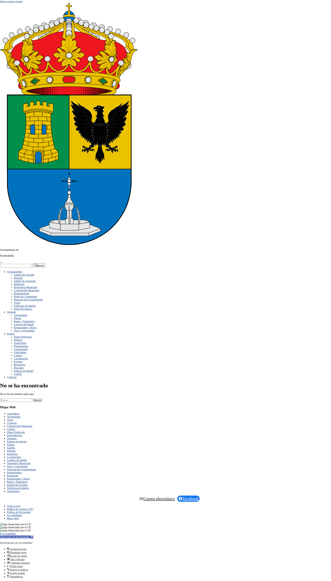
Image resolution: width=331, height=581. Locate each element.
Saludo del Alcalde (24, 274)
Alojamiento (20, 315)
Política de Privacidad (19, 512)
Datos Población (23, 336)
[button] (16, 537)
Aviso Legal (13, 506)
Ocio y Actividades (24, 330)
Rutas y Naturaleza (24, 321)
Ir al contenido (8, 533)
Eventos (18, 361)
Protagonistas (21, 346)
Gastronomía (21, 349)
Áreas (17, 302)
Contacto (12, 377)
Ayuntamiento (14, 271)
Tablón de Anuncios (25, 281)
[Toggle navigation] (1, 262)
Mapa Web (13, 518)
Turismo (11, 312)
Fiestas (17, 318)
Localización (21, 358)
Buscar (37, 400)
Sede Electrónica (23, 308)
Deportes (19, 367)
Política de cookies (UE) (20, 509)
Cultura (18, 355)
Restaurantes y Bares (25, 327)
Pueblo (10, 333)
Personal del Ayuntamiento (28, 299)
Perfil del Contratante (25, 296)
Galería (18, 374)
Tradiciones (20, 343)
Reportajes (19, 364)
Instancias (19, 284)
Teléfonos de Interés (25, 305)
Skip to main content (11, 1)
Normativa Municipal (25, 287)
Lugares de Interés (24, 324)
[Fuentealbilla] (69, 244)
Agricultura (20, 352)
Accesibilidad (14, 515)
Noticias (18, 277)
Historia (18, 339)
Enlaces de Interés (23, 370)
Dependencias (21, 293)
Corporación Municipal (26, 290)
